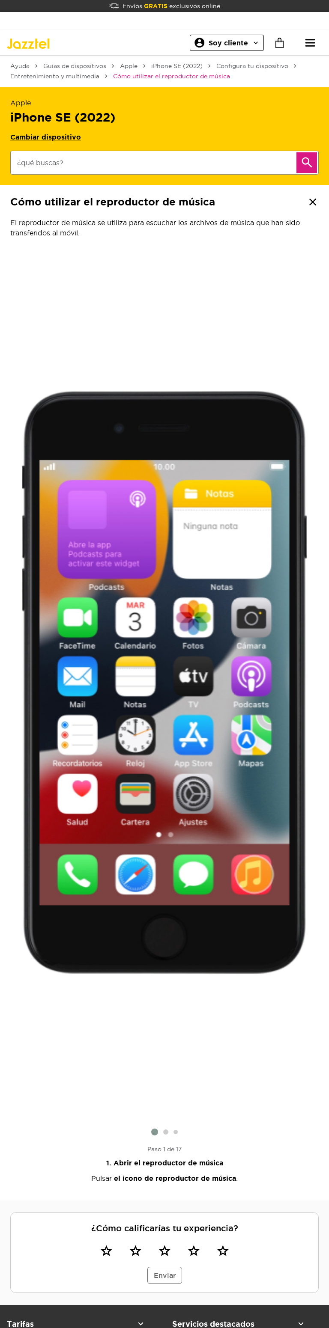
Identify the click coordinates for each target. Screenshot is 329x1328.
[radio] (106, 1251)
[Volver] (313, 202)
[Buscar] (306, 162)
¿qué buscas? (40, 162)
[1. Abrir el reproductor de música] (164, 682)
